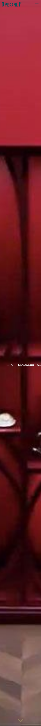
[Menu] (37, 4)
